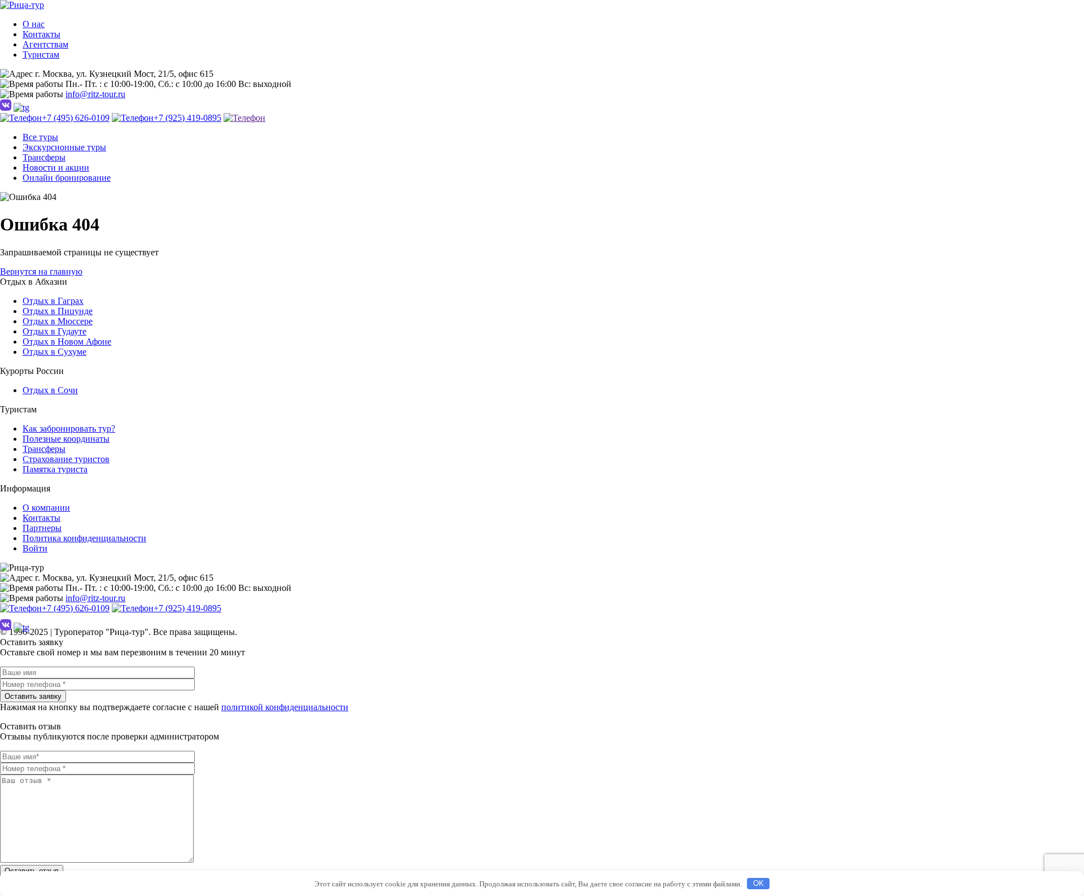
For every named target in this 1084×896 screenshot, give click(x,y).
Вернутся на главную (41, 271)
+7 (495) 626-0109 (76, 118)
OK (758, 883)
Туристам (41, 54)
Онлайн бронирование (67, 177)
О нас (34, 24)
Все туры (40, 137)
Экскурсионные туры (64, 147)
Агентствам (45, 44)
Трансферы (44, 157)
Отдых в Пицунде (58, 311)
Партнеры (42, 528)
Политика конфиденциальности (84, 538)
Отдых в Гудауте (54, 331)
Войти (35, 548)
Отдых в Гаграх (53, 301)
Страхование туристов (66, 459)
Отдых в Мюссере (58, 321)
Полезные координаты (66, 438)
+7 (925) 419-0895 (187, 118)
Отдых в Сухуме (54, 351)
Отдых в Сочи (50, 390)
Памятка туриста (55, 469)
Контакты (41, 34)
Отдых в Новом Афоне (67, 341)
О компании (46, 507)
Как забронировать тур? (69, 428)
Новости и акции (56, 167)
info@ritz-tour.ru (95, 94)
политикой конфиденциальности (284, 707)
